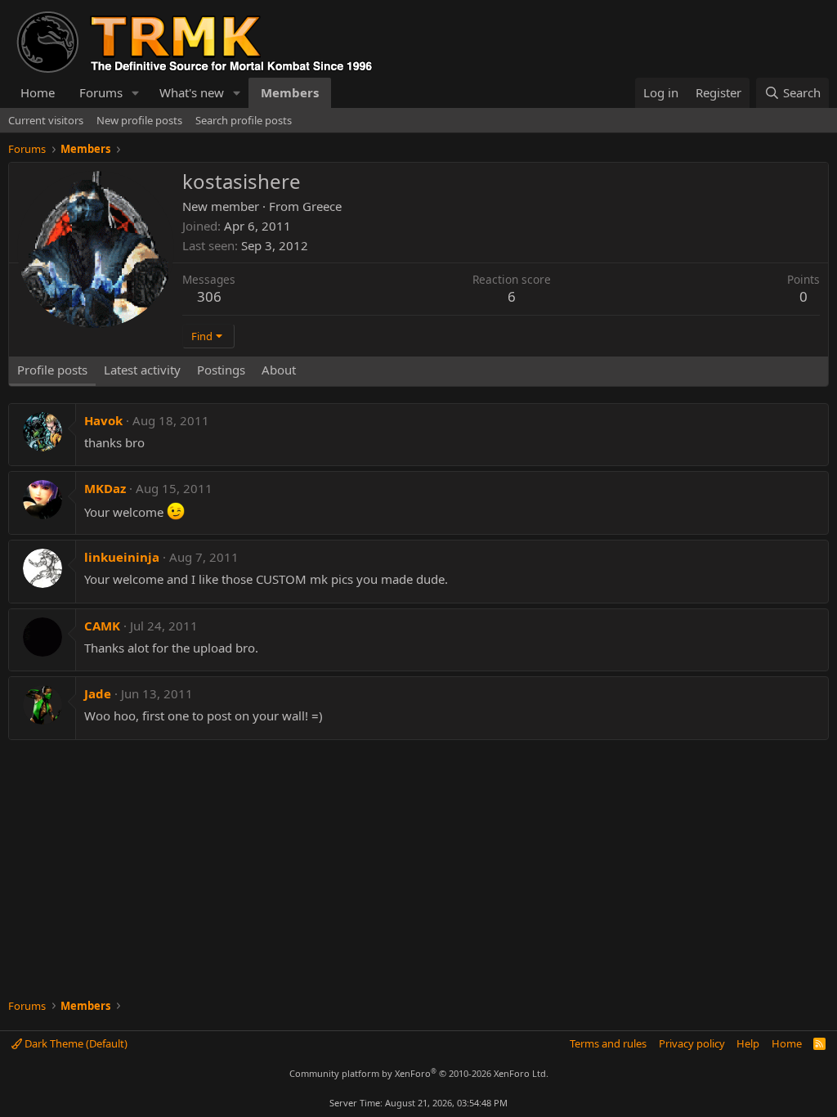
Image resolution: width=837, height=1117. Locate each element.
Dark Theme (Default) (75, 1043)
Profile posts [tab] (52, 369)
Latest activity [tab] (142, 369)
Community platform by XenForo (418, 1073)
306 (209, 296)
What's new (191, 92)
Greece (322, 206)
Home (37, 92)
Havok (103, 420)
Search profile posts (243, 120)
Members (290, 92)
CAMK (102, 625)
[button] (135, 93)
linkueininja (121, 557)
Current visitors (45, 120)
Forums (101, 92)
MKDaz (105, 488)
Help (747, 1043)
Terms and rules (608, 1043)
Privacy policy (692, 1043)
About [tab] (279, 369)
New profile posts (139, 120)
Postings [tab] (221, 369)
